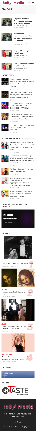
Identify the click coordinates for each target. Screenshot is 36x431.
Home (6, 414)
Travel (24, 414)
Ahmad (29, 427)
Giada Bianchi (20, 26)
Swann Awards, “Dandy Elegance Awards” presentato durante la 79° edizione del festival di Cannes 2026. (22, 146)
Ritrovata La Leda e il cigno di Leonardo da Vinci (17, 293)
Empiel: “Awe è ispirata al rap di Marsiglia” (24, 52)
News (30, 414)
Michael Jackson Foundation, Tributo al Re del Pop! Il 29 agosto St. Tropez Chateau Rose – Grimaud (22, 82)
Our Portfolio (18, 417)
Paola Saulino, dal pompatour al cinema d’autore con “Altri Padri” (16, 327)
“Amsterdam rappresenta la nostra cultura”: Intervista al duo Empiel (23, 37)
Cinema (4, 261)
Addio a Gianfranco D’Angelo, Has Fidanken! (18, 263)
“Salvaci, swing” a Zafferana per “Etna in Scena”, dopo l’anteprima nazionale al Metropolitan (21, 116)
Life (18, 414)
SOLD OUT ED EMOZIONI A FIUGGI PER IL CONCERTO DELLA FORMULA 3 (22, 127)
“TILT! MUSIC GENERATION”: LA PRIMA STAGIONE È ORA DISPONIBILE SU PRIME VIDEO (21, 106)
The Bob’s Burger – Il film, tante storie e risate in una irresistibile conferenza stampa (21, 193)
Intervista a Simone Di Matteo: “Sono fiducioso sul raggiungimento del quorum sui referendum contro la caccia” (21, 181)
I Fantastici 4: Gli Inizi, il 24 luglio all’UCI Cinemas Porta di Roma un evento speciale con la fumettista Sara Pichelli (22, 159)
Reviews (12, 414)
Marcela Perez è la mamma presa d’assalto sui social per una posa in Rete (17, 358)
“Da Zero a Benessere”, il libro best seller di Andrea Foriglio (22, 170)
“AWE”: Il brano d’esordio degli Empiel (24, 65)
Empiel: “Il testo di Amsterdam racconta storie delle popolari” (23, 21)
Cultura (4, 289)
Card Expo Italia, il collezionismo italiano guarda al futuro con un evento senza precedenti (21, 95)
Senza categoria (7, 354)
